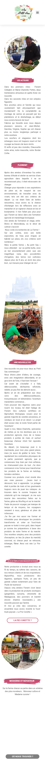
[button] (38, 12)
